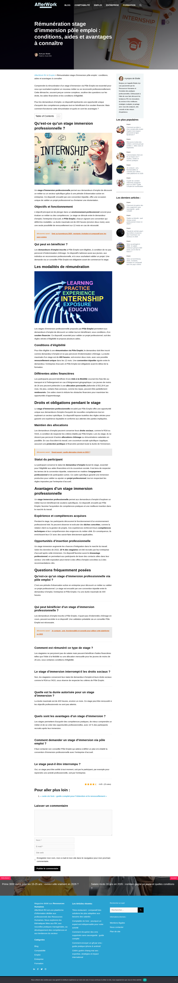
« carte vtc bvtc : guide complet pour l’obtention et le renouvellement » (73, 796)
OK (145, 980)
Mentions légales (117, 923)
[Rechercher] (141, 910)
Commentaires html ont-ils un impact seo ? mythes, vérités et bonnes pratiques (135, 157)
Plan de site (115, 931)
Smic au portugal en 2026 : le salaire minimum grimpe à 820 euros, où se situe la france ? (134, 247)
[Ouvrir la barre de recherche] (140, 5)
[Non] (175, 980)
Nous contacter (116, 927)
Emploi (98, 5)
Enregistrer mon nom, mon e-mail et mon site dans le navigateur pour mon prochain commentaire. (73, 859)
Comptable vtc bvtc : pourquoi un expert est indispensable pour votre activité (87, 924)
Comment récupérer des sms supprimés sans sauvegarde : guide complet (135, 208)
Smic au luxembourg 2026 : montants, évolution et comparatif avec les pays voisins (134, 261)
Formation (129, 5)
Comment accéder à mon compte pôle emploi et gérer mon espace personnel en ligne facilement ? (135, 131)
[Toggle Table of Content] (57, 116)
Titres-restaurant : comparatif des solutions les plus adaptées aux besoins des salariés (86, 913)
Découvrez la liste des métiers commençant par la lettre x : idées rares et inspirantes (135, 144)
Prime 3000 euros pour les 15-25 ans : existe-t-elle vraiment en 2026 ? (40, 884)
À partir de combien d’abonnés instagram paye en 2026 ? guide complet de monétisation (135, 183)
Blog (67, 5)
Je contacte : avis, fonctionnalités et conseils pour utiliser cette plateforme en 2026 (135, 170)
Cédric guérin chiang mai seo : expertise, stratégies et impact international (85, 953)
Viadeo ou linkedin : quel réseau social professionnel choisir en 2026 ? (135, 221)
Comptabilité (82, 5)
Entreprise (112, 5)
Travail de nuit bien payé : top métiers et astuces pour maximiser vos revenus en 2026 (135, 234)
